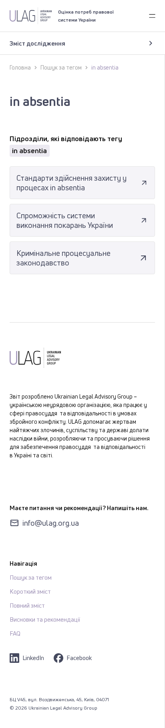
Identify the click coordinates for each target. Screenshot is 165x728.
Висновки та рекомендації (45, 619)
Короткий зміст (30, 591)
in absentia (105, 67)
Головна (20, 67)
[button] (152, 15)
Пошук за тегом (61, 67)
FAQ (15, 633)
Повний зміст (27, 605)
